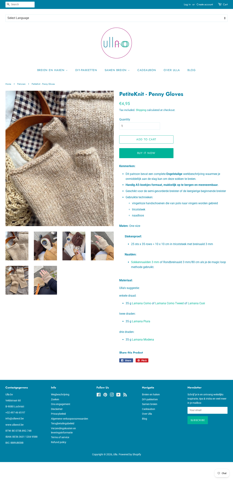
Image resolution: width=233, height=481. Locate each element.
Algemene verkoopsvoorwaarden (69, 418)
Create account (205, 4)
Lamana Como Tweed (169, 303)
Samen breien (116, 70)
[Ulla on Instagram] (112, 395)
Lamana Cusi (196, 303)
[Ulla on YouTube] (118, 395)
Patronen (21, 84)
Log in (187, 4)
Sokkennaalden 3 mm (145, 262)
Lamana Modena (143, 339)
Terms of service (60, 437)
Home (8, 84)
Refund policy (58, 442)
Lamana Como (141, 303)
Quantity (124, 119)
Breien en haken (51, 70)
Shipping (141, 110)
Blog (191, 70)
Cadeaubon (146, 70)
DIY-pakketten (86, 70)
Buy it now (146, 153)
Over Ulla (172, 70)
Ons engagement (60, 404)
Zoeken (55, 399)
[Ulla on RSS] (125, 395)
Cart (225, 4)
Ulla (115, 454)
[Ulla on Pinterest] (105, 395)
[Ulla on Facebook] (98, 395)
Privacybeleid (58, 413)
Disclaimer (57, 409)
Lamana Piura (141, 321)
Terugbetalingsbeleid (62, 423)
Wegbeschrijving (60, 394)
